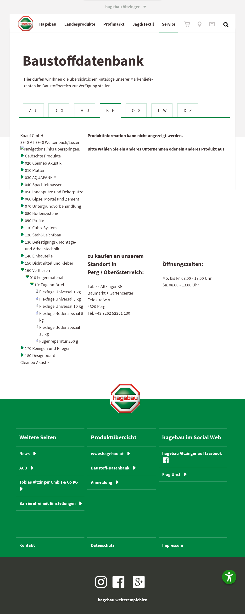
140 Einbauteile (39, 256)
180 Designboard (40, 355)
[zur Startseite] (125, 398)
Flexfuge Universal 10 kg (61, 306)
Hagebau (47, 24)
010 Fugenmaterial (46, 277)
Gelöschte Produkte (43, 156)
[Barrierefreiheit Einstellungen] (229, 577)
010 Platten (35, 170)
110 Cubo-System (41, 227)
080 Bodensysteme (42, 213)
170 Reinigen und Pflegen (48, 348)
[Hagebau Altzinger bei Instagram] (103, 586)
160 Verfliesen (37, 270)
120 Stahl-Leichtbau (43, 235)
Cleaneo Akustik (35, 362)
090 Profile (34, 220)
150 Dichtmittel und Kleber (49, 263)
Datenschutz (102, 545)
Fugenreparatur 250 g (58, 341)
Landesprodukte (79, 24)
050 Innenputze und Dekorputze (54, 192)
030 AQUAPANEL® (40, 177)
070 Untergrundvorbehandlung (53, 206)
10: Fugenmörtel (49, 284)
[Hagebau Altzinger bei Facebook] (120, 586)
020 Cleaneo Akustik (43, 163)
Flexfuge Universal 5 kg (60, 299)
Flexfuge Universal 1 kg (60, 292)
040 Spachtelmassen (43, 184)
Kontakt (27, 545)
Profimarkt (113, 24)
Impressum (172, 545)
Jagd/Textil (143, 24)
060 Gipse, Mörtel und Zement (52, 199)
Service (168, 24)
